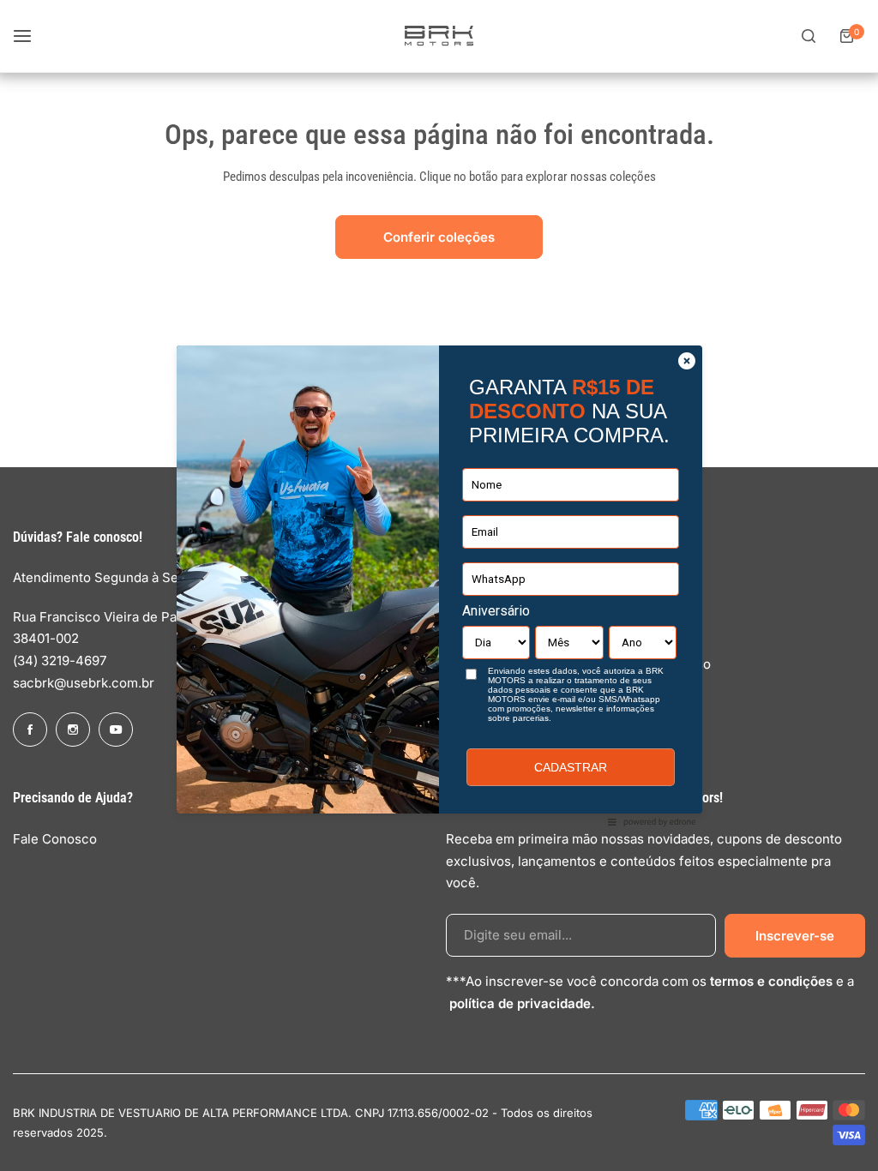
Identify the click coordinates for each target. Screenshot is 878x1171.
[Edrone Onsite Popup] (439, 585)
